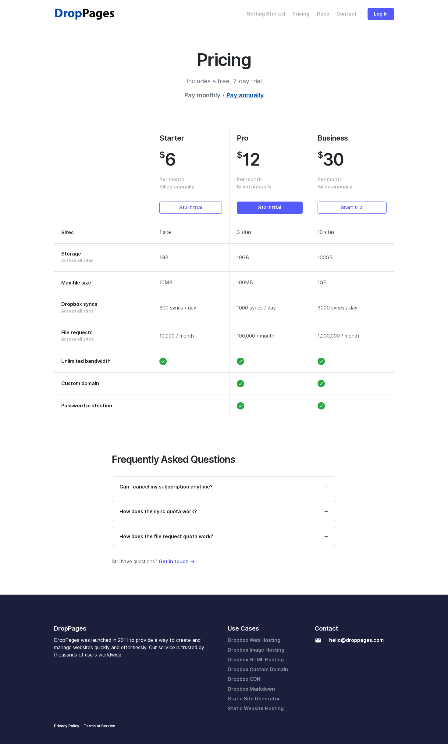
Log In (381, 14)
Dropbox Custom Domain (258, 669)
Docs (323, 14)
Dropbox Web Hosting (254, 640)
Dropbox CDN (244, 679)
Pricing (301, 14)
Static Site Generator (254, 699)
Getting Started (266, 14)
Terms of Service (99, 726)
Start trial (190, 207)
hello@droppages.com (356, 640)
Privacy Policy (66, 726)
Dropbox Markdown (251, 689)
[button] (224, 487)
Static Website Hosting (256, 708)
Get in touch (174, 561)
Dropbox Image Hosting (256, 650)
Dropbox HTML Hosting (256, 660)
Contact (346, 14)
